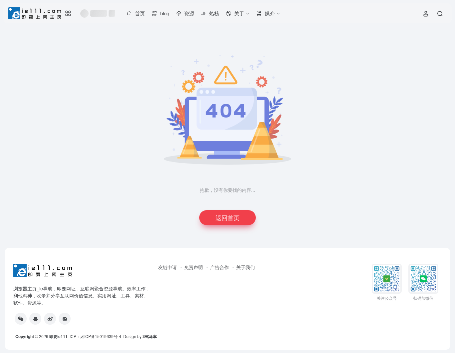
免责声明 (193, 267)
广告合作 (219, 267)
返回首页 (227, 217)
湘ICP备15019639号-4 (100, 336)
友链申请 (167, 267)
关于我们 (245, 267)
